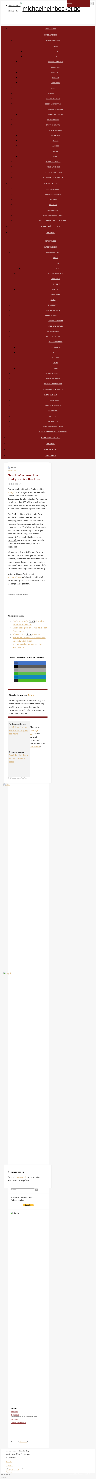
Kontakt (53, 205)
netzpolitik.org (14, 577)
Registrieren (53, 210)
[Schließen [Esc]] (2, 1474)
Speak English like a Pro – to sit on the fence (18, 758)
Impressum (13, 11)
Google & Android (55, 62)
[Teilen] (5, 1474)
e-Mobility (53, 93)
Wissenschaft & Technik (53, 177)
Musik (55, 151)
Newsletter (35, 747)
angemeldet (22, 1177)
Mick (31, 695)
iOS (58, 51)
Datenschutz (14, 6)
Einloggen (53, 199)
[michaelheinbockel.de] (50, 8)
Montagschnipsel (53, 161)
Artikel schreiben (53, 194)
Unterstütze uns (50, 226)
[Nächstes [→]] (5, 1477)
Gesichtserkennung (14, 778)
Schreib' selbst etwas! (18, 1423)
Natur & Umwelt (53, 167)
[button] (16, 663)
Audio (55, 156)
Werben (50, 233)
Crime (53, 88)
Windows (55, 77)
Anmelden (14, 1412)
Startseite (50, 29)
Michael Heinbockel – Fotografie (53, 220)
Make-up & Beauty (55, 114)
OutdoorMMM (53, 119)
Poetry (55, 140)
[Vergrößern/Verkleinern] (9, 1474)
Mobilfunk (55, 67)
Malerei (55, 146)
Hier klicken (23, 1442)
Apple (55, 46)
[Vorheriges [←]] (2, 1477)
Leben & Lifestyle (55, 109)
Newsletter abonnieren (53, 215)
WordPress (55, 83)
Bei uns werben (52, 189)
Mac (58, 56)
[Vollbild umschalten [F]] (7, 1474)
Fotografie (55, 135)
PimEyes (12, 492)
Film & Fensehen (55, 130)
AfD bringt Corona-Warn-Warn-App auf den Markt (18, 730)
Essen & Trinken (53, 98)
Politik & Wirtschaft (53, 172)
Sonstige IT (55, 72)
